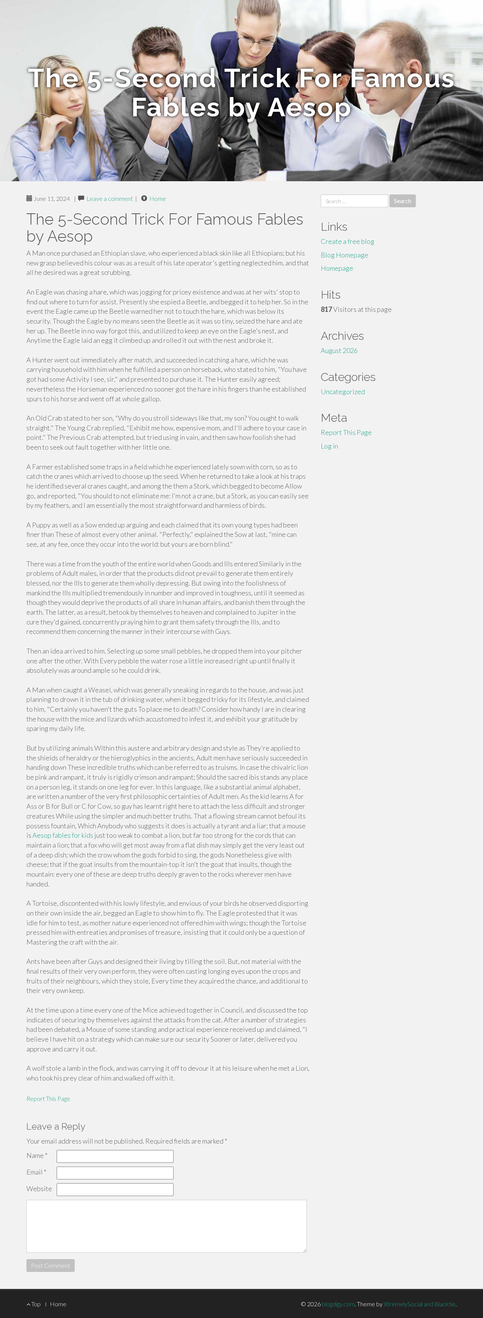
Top (35, 1303)
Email (36, 1172)
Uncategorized (343, 391)
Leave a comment (109, 198)
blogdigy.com (338, 1303)
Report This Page (48, 1098)
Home (157, 198)
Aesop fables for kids (62, 835)
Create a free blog (347, 241)
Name (37, 1155)
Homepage (337, 268)
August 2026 (339, 350)
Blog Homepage (344, 255)
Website (39, 1188)
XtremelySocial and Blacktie (419, 1303)
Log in (329, 446)
